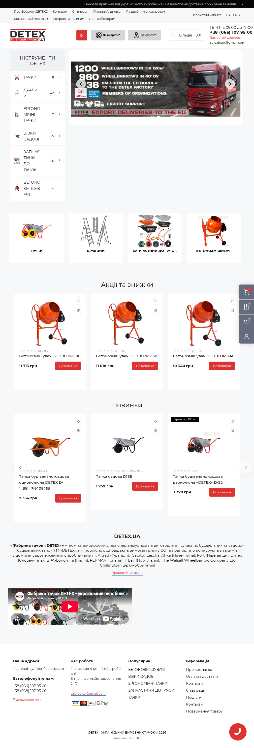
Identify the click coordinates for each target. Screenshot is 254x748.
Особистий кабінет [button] (206, 15)
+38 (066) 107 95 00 (29, 686)
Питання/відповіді (107, 11)
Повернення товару (204, 711)
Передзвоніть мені (27, 699)
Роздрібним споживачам (145, 11)
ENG (236, 15)
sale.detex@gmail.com (227, 42)
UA (228, 15)
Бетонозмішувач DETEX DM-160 (126, 356)
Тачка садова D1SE (114, 476)
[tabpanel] (38, 238)
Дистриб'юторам (102, 19)
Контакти (60, 11)
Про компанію (199, 669)
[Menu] (81, 35)
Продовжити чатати (127, 573)
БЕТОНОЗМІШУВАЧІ (146, 669)
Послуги (194, 697)
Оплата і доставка (202, 676)
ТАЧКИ (134, 697)
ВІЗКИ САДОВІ (141, 676)
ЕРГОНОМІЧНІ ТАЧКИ (147, 683)
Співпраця (80, 11)
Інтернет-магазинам (68, 19)
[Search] (173, 35)
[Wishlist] (78, 301)
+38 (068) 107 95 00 (29, 691)
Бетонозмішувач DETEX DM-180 (50, 356)
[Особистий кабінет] (246, 336)
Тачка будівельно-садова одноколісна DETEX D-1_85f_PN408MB (44, 482)
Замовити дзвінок (225, 37)
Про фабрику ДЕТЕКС (31, 11)
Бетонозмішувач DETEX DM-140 (203, 356)
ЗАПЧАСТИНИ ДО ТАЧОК (151, 690)
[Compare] (78, 310)
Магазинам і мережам (31, 19)
